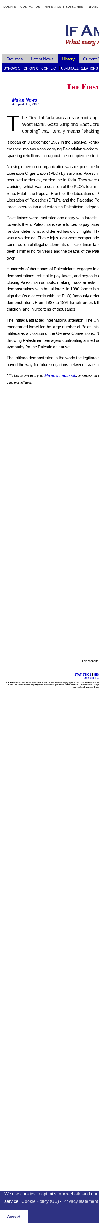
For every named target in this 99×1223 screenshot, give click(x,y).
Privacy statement (80, 1201)
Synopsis (12, 68)
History (68, 59)
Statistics (14, 59)
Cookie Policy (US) (40, 1201)
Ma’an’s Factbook (60, 375)
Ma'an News (24, 100)
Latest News (42, 59)
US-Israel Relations (79, 68)
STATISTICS (82, 674)
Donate (9, 6)
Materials (53, 6)
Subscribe (74, 6)
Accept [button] (13, 1216)
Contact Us (30, 6)
